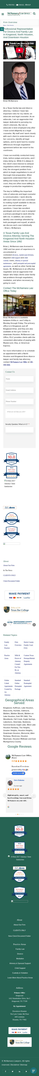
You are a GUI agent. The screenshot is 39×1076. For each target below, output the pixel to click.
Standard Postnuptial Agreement (27, 683)
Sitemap (23, 1065)
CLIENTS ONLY (9, 575)
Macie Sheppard (20, 780)
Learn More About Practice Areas (20, 978)
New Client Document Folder (19, 936)
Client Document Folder (11, 581)
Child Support (20, 968)
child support (15, 258)
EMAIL (21, 5)
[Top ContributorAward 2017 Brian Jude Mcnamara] (19, 899)
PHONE (11, 5)
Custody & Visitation (20, 973)
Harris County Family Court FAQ (29, 645)
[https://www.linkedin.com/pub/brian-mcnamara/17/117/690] (19, 1071)
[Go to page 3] (21, 814)
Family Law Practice (7, 645)
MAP (29, 5)
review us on (17, 773)
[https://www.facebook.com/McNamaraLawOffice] (5, 1071)
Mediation (20, 959)
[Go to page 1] (17, 814)
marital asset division (26, 255)
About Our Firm (8, 565)
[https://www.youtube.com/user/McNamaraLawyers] (26, 1071)
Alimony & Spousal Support (20, 963)
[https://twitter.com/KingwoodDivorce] (12, 1071)
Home (4, 25)
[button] (2, 29)
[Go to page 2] (19, 814)
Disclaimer (15, 1065)
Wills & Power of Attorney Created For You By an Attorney (18, 664)
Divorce (20, 954)
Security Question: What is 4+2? (17, 424)
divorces (15, 255)
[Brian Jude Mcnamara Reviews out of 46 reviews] (19, 882)
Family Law (20, 949)
